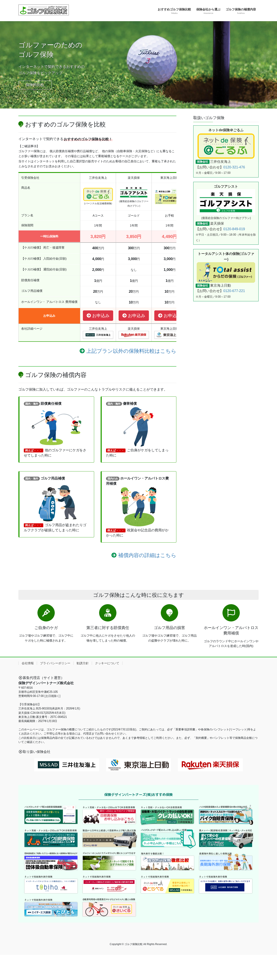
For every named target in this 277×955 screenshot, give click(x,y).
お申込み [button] (100, 315)
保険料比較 (35, 85)
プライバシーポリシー (55, 663)
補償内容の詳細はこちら (147, 555)
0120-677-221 (234, 291)
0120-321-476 (234, 167)
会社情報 (28, 663)
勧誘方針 (83, 663)
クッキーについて (107, 663)
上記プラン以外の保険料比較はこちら (131, 351)
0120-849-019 (234, 229)
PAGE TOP (266, 922)
